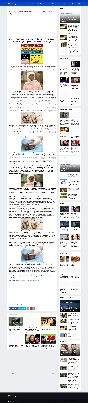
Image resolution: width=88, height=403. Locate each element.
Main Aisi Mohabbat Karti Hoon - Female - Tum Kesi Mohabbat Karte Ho (75, 244)
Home (8, 1)
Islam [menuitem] (19, 3)
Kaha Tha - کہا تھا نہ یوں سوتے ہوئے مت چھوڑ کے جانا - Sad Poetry (75, 230)
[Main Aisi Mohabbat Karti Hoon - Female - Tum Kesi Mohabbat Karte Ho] (75, 237)
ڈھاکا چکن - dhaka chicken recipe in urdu (75, 264)
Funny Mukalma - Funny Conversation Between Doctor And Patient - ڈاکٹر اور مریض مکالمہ (73, 182)
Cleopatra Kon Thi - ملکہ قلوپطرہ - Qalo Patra (47, 328)
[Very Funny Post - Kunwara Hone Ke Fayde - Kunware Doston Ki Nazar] (63, 195)
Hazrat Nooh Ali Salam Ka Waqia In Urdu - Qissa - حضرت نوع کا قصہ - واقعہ (73, 38)
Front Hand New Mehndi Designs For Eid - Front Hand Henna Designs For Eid (69, 351)
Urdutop (17, 401)
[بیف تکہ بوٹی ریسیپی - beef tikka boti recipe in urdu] (75, 270)
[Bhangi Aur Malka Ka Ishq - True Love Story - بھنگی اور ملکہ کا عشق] (75, 80)
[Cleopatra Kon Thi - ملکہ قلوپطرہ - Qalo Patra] (48, 321)
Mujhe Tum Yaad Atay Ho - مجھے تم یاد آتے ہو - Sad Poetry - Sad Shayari (64, 215)
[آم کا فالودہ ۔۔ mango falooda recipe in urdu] (64, 259)
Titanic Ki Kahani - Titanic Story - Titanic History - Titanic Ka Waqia (16, 329)
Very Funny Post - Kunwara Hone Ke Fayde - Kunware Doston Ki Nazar (72, 196)
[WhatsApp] (28, 308)
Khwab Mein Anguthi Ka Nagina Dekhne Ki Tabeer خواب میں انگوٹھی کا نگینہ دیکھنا (73, 386)
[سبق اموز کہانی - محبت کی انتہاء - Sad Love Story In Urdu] (63, 335)
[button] (75, 4)
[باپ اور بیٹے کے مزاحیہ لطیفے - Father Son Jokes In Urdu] (63, 175)
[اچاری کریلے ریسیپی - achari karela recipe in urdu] (75, 284)
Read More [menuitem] (71, 3)
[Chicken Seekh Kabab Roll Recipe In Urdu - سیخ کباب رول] (64, 284)
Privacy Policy (57, 401)
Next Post (54, 373)
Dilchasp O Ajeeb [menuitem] (45, 3)
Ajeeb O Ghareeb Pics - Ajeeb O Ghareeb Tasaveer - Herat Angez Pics (48, 346)
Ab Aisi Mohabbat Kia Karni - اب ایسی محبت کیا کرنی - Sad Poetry (64, 243)
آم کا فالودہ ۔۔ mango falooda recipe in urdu (64, 264)
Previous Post (11, 373)
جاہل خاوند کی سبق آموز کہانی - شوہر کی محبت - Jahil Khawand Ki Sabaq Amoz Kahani (75, 71)
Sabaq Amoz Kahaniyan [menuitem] (31, 3)
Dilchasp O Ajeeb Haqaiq (18, 9)
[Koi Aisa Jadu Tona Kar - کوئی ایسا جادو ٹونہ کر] (64, 224)
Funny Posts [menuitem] (56, 3)
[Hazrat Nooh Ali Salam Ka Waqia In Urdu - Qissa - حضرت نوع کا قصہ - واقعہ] (63, 37)
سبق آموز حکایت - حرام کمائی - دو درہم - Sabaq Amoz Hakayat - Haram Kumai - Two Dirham (64, 71)
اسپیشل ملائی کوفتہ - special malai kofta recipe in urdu (64, 277)
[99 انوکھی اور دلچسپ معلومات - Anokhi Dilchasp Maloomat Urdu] (16, 339)
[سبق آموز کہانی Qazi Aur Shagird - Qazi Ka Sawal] (64, 80)
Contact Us (71, 401)
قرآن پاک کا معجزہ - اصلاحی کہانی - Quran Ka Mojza (73, 51)
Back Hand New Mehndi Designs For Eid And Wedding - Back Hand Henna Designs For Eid (73, 361)
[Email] (33, 308)
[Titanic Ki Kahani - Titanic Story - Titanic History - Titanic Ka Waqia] (16, 321)
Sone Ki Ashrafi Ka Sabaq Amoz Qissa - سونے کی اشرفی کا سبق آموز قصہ (75, 101)
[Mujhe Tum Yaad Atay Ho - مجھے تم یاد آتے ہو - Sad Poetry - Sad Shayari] (64, 209)
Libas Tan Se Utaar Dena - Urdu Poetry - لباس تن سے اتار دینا (75, 215)
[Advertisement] (32, 27)
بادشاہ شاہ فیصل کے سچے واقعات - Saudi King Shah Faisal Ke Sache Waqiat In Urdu (32, 330)
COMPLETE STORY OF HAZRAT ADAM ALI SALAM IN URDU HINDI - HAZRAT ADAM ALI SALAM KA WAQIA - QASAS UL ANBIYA (73, 29)
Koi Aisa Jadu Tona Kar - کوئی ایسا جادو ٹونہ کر (64, 229)
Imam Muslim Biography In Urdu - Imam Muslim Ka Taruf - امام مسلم (73, 45)
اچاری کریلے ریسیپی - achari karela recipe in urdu (75, 289)
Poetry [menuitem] (64, 3)
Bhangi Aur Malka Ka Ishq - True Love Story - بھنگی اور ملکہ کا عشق (75, 86)
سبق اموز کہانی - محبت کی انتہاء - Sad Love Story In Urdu (73, 335)
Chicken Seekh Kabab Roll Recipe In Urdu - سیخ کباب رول (64, 290)
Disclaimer (78, 401)
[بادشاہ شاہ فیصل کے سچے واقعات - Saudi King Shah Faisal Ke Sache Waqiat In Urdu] (32, 321)
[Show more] (36, 308)
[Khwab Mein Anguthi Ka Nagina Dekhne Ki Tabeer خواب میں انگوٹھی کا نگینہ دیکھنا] (63, 386)
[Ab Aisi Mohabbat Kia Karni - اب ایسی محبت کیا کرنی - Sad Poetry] (64, 237)
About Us (64, 401)
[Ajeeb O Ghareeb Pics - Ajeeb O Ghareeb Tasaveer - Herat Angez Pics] (48, 339)
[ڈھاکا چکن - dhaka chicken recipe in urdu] (75, 259)
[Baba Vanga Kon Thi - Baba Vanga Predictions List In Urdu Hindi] (32, 339)
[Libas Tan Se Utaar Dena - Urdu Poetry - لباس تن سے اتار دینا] (75, 209)
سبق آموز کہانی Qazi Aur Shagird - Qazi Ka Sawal (64, 85)
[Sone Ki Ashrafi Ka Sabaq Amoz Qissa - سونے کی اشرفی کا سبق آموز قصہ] (75, 94)
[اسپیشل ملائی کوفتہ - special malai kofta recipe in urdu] (64, 270)
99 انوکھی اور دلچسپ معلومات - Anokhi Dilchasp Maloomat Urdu (16, 346)
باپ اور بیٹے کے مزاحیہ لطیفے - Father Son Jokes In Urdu (73, 175)
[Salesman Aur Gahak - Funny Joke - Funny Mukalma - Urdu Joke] (63, 190)
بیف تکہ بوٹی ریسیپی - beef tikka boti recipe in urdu (75, 277)
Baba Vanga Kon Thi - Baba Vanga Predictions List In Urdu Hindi (32, 346)
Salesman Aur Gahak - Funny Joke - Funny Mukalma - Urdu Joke (73, 190)
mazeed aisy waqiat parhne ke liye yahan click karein (24, 280)
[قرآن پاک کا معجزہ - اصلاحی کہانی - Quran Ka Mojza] (63, 51)
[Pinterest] (31, 308)
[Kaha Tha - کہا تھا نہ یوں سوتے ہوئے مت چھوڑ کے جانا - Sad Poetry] (75, 224)
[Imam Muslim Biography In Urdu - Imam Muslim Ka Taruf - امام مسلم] (63, 44)
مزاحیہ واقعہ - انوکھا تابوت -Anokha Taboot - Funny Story (69, 168)
